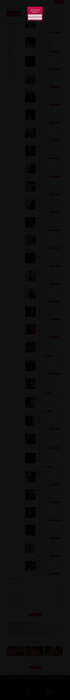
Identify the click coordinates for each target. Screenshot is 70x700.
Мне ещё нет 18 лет (35, 18)
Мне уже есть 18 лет (35, 15)
